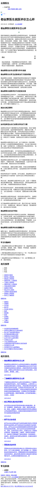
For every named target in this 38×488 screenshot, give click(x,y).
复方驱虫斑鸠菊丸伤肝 (11, 334)
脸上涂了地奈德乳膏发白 (12, 332)
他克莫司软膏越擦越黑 (11, 328)
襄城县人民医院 (9, 293)
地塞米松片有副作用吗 (11, 336)
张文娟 (6, 305)
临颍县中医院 (8, 288)
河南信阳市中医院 (10, 286)
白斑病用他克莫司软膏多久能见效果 (15, 343)
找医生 (8, 475)
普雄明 (6, 318)
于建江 (6, 320)
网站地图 (14, 475)
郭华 (5, 314)
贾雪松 (6, 316)
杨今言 (6, 307)
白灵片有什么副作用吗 (11, 338)
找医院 (3, 475)
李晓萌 (6, 303)
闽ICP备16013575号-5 (7, 486)
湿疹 (14, 472)
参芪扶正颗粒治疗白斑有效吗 (13, 330)
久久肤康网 (18, 24)
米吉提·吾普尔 (8, 309)
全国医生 (4, 13)
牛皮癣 (11, 472)
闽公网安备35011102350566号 (24, 486)
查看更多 (3, 298)
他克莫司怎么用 (9, 345)
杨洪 (5, 311)
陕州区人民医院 (9, 277)
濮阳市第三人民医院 (10, 284)
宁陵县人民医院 (9, 282)
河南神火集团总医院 (10, 291)
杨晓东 (6, 302)
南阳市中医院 (8, 275)
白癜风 (6, 472)
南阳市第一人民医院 (10, 280)
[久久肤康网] (1, 12)
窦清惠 (6, 313)
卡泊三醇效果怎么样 (10, 341)
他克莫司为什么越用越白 (12, 347)
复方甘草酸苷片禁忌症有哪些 (13, 349)
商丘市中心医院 (9, 289)
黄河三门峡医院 (9, 295)
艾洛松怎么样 (8, 339)
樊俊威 (6, 322)
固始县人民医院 (9, 278)
